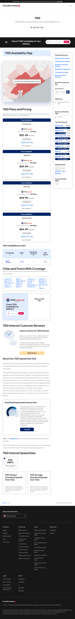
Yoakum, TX (8, 286)
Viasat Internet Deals (40, 555)
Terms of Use (7, 582)
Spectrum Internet (24, 533)
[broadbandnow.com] (11, 6)
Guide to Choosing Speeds (61, 65)
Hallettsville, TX (20, 281)
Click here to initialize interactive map (27, 81)
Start (26, 429)
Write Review (32, 353)
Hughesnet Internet (24, 555)
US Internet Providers (62, 58)
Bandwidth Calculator (62, 69)
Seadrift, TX (42, 279)
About (5, 530)
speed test (14, 438)
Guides (52, 533)
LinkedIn (21, 582)
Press (4, 539)
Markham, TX (43, 283)
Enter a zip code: (59, 88)
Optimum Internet (24, 558)
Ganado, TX (30, 281)
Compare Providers (62, 72)
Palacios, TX (19, 283)
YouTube (21, 588)
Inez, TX (29, 283)
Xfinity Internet (23, 552)
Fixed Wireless (8, 261)
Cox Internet (22, 544)
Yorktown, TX (31, 279)
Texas (22, 261)
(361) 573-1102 (38, 27)
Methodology (7, 536)
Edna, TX (18, 279)
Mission (5, 533)
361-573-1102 (28, 142)
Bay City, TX (8, 281)
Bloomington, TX (32, 285)
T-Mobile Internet (23, 536)
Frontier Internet (23, 546)
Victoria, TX (7, 279)
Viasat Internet (23, 549)
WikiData (21, 590)
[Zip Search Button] (68, 92)
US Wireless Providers (62, 61)
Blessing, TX (42, 281)
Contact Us (6, 542)
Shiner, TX (19, 286)
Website (58, 173)
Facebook (21, 579)
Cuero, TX (7, 285)
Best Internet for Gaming (60, 76)
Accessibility (7, 585)
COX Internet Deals (40, 547)
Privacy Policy (7, 579)
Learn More (59, 1)
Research (53, 530)
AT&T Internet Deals (40, 530)
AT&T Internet (22, 530)
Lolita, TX (41, 288)
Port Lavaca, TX (9, 283)
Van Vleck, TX (31, 286)
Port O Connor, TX (43, 285)
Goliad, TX (19, 285)
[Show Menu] (70, 6)
